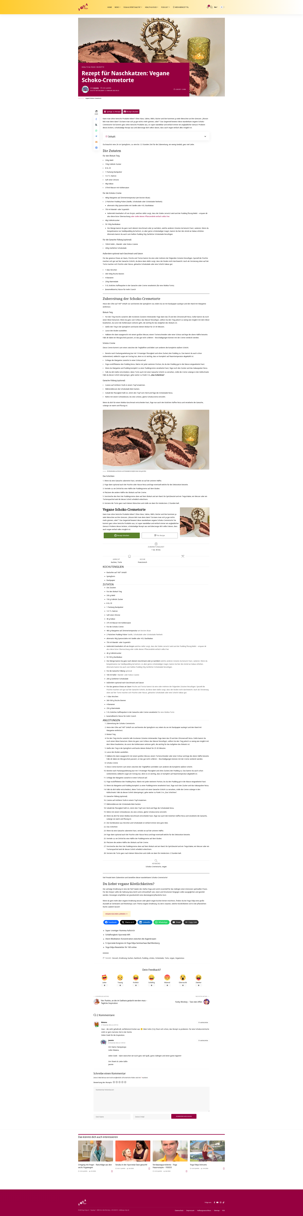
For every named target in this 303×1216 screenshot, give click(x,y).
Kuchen (130, 958)
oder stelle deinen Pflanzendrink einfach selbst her (150, 216)
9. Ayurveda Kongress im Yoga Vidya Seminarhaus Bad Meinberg (132, 943)
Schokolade (159, 958)
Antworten (204, 1022)
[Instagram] (220, 1202)
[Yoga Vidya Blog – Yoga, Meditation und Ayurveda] (82, 1202)
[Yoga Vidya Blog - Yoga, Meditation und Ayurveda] (83, 7)
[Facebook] (214, 1202)
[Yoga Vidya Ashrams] (207, 1151)
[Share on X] (96, 125)
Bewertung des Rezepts (103, 1082)
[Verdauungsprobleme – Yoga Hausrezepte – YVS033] (170, 1151)
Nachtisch (137, 958)
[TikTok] (223, 1202)
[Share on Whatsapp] (96, 130)
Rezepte (100, 67)
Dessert (115, 958)
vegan (172, 958)
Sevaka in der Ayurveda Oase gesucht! (131, 1164)
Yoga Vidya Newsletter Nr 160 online (121, 947)
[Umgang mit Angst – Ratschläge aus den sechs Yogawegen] (95, 1151)
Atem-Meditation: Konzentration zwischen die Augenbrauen (130, 938)
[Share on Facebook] (96, 119)
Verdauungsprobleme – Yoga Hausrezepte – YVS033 (165, 1166)
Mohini (96, 88)
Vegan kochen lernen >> (116, 914)
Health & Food (89, 67)
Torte (167, 958)
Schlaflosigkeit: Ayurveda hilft (117, 934)
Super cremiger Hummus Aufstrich (120, 930)
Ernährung (123, 958)
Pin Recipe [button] (160, 535)
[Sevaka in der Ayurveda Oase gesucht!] (132, 1151)
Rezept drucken (132, 111)
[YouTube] (217, 1202)
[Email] (96, 142)
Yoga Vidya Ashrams (198, 1164)
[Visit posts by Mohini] (85, 89)
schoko (151, 958)
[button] (211, 7)
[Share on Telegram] (96, 136)
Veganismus (179, 958)
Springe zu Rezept (113, 111)
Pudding (145, 958)
